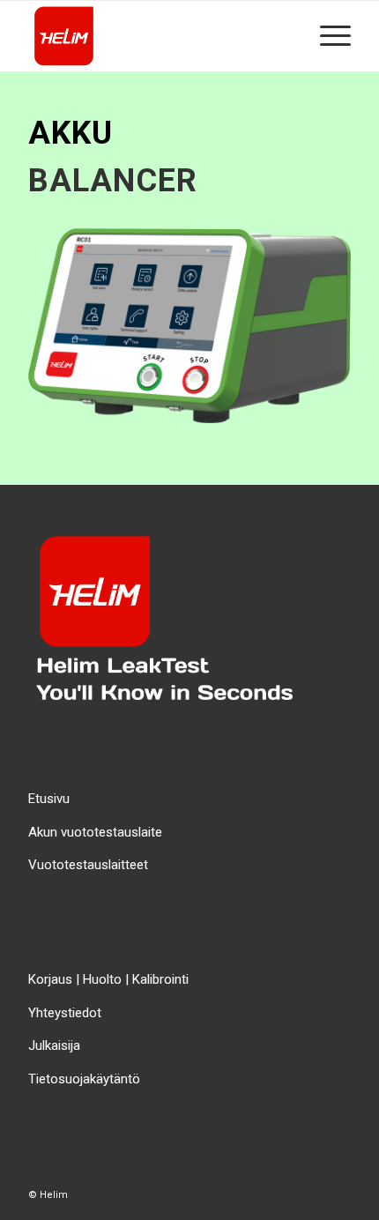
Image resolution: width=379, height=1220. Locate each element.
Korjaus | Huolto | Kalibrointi (108, 979)
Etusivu (49, 799)
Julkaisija (54, 1045)
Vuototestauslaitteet (88, 865)
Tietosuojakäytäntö (84, 1079)
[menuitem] (326, 36)
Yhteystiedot (64, 1013)
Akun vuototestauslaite (95, 832)
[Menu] (326, 36)
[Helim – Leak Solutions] (157, 36)
